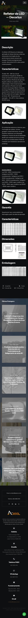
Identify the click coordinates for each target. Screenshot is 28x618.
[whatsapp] (19, 504)
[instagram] (12, 504)
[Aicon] (4, 1)
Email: (8, 493)
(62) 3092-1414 (16, 498)
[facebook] (9, 504)
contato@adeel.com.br (15, 493)
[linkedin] (15, 504)
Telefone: (10, 498)
